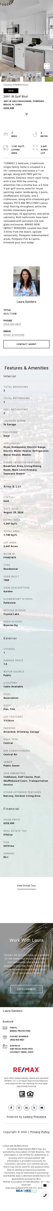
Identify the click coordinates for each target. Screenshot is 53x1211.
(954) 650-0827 (12, 324)
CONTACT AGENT (27, 344)
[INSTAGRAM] (19, 1108)
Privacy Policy (40, 1132)
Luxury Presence (34, 1116)
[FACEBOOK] (11, 1108)
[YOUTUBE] (42, 1108)
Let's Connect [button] (26, 989)
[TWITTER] (34, 1108)
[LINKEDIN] (26, 1108)
